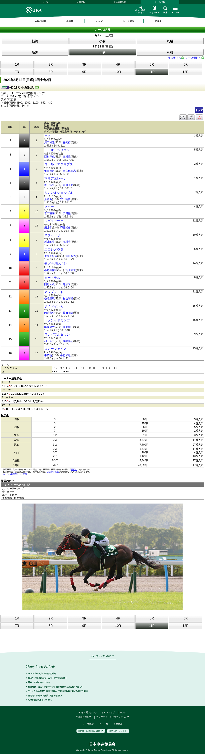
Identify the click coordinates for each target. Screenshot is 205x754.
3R (84, 64)
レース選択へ (193, 57)
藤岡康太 (49, 326)
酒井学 (48, 227)
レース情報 (160, 2)
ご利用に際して (83, 717)
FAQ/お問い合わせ (87, 712)
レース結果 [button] (128, 21)
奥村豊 (67, 156)
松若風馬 (49, 298)
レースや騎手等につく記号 (15, 474)
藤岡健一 (68, 326)
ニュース (44, 2)
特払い (74, 469)
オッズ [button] (99, 21)
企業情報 (81, 2)
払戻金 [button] (158, 21)
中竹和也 (65, 355)
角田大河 (49, 170)
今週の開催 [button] (40, 21)
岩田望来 (49, 213)
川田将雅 (49, 142)
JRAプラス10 (53, 472)
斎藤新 (48, 199)
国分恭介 (49, 312)
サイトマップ (108, 712)
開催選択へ (174, 57)
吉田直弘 (68, 185)
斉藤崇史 (65, 227)
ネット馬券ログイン (140, 11)
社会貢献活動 (120, 2)
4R (118, 64)
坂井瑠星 (49, 241)
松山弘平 (49, 185)
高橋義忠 (68, 341)
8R (51, 72)
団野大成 (49, 284)
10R (118, 72)
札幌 (170, 41)
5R (152, 64)
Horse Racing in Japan (89, 731)
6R (186, 64)
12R (186, 72)
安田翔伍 (65, 199)
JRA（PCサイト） (118, 731)
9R (84, 72)
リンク (123, 712)
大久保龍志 (69, 170)
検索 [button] (165, 12)
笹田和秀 (70, 255)
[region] (102, 21)
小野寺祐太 (50, 270)
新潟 (35, 41)
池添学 (67, 284)
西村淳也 (49, 156)
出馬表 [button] (69, 21)
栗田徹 (67, 213)
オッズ (199, 110)
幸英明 (48, 355)
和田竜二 (49, 341)
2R (51, 64)
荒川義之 (70, 270)
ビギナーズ (154, 12)
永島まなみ (50, 255)
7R (17, 72)
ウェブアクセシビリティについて (112, 717)
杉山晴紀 (68, 298)
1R (17, 64)
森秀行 (67, 142)
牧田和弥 (68, 312)
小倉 (102, 41)
